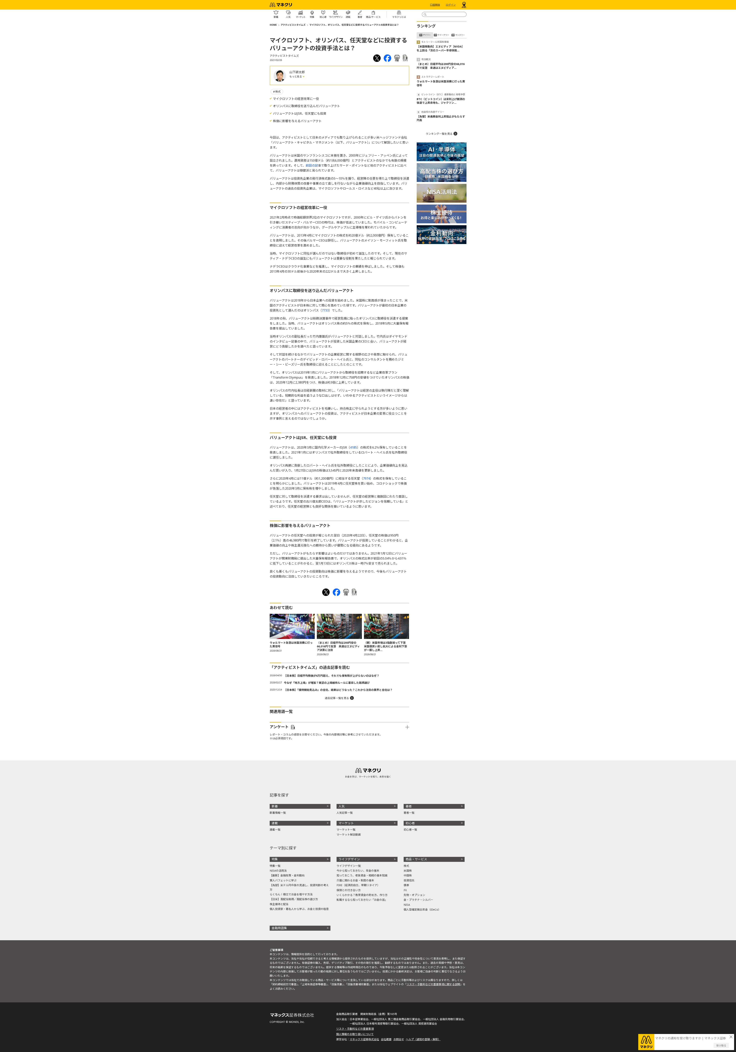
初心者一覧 (410, 829)
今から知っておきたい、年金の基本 (358, 870)
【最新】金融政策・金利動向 (287, 875)
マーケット (346, 823)
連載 (275, 823)
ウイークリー (443, 35)
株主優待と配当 (279, 904)
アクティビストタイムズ (293, 24)
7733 (325, 310)
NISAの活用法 (278, 870)
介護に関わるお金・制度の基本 (355, 880)
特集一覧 (275, 866)
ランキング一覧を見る (439, 134)
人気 (341, 806)
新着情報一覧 (278, 812)
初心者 (410, 823)
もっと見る (295, 76)
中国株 (408, 875)
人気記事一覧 (345, 812)
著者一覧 (409, 812)
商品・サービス (416, 859)
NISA (407, 905)
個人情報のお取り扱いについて (355, 1034)
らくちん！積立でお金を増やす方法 (291, 894)
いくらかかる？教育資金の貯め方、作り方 (362, 895)
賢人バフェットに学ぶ (283, 880)
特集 (275, 859)
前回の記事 (313, 165)
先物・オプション (414, 895)
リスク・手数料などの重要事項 (355, 1029)
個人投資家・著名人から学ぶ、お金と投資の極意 (299, 909)
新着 (275, 806)
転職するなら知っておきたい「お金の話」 (362, 900)
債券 (406, 885)
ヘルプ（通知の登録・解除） (423, 1039)
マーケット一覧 (346, 829)
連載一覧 (275, 829)
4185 (353, 447)
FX (405, 890)
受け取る (721, 1045)
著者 (409, 806)
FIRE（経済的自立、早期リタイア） (358, 885)
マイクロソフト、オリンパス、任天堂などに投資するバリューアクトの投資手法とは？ (354, 24)
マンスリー (460, 35)
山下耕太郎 (297, 72)
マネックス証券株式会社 (364, 1039)
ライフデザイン (349, 859)
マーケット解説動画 (349, 834)
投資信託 (409, 880)
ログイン (451, 5)
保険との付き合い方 (349, 890)
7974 (366, 478)
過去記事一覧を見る (337, 698)
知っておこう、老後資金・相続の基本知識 (362, 875)
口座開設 (435, 5)
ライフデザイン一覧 (349, 866)
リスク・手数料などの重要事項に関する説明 (433, 984)
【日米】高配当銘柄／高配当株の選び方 (294, 899)
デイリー (427, 35)
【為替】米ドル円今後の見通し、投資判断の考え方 (299, 887)
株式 (278, 91)
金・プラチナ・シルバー (418, 900)
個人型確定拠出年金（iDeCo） (422, 909)
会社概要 (386, 1039)
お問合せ (398, 1039)
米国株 (408, 870)
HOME (273, 24)
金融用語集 (279, 928)
